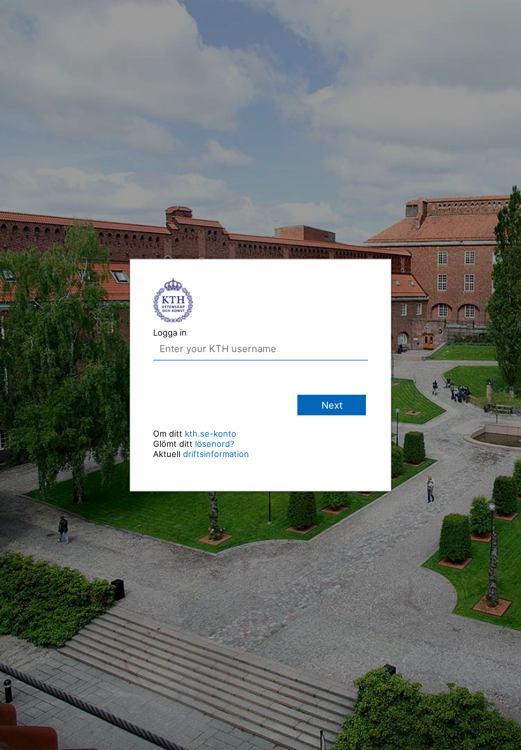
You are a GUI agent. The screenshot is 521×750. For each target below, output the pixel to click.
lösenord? (214, 444)
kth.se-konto (210, 433)
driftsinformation (216, 454)
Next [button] (331, 405)
